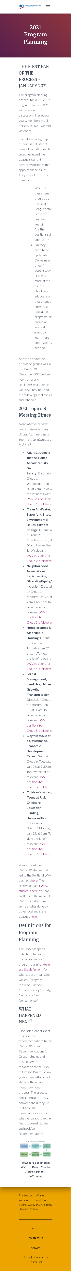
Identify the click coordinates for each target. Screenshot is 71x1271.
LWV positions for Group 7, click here (39, 849)
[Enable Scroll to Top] (63, 1263)
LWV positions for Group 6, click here (39, 782)
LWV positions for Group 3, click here (39, 617)
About (35, 1228)
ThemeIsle (35, 1261)
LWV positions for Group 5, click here (39, 725)
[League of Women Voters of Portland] (31, 7)
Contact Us (35, 1238)
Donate (35, 1248)
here (34, 880)
